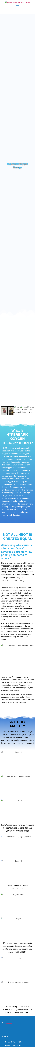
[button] (17, 7)
